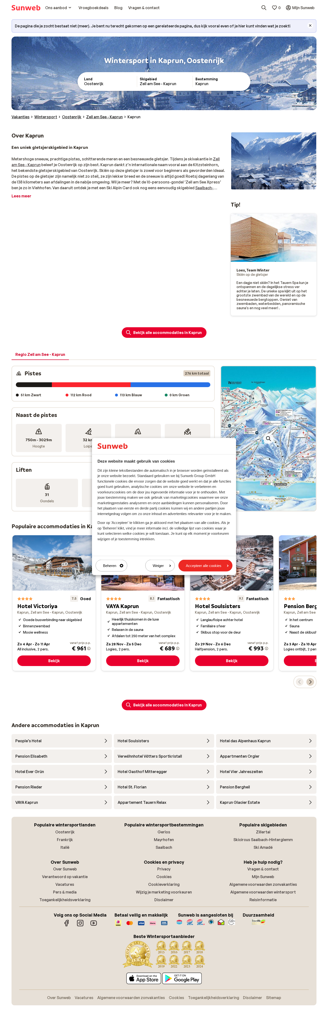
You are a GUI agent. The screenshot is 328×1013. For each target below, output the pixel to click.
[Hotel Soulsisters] (231, 603)
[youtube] (93, 925)
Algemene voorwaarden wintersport (263, 892)
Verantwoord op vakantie (65, 876)
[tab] (40, 354)
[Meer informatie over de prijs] (89, 648)
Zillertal (263, 832)
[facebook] (67, 925)
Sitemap (273, 997)
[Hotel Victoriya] (54, 603)
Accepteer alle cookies (203, 566)
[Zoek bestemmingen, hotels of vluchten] (264, 8)
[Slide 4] (274, 506)
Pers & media (65, 892)
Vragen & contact (263, 869)
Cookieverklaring (164, 884)
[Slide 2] (266, 506)
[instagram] (80, 925)
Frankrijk (65, 839)
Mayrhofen (164, 839)
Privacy (163, 869)
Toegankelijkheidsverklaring (65, 899)
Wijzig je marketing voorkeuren (164, 892)
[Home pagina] (26, 8)
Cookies (164, 876)
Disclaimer (164, 899)
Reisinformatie (263, 899)
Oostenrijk (65, 832)
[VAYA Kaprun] (142, 603)
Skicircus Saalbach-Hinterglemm (263, 839)
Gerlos (164, 832)
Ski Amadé (263, 847)
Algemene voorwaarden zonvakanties (263, 884)
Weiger (158, 566)
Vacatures (64, 884)
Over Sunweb (65, 869)
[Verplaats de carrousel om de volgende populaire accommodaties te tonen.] (310, 682)
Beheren (109, 566)
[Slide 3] (270, 506)
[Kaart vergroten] (268, 438)
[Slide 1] (263, 506)
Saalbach (164, 847)
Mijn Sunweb (263, 876)
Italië (65, 847)
